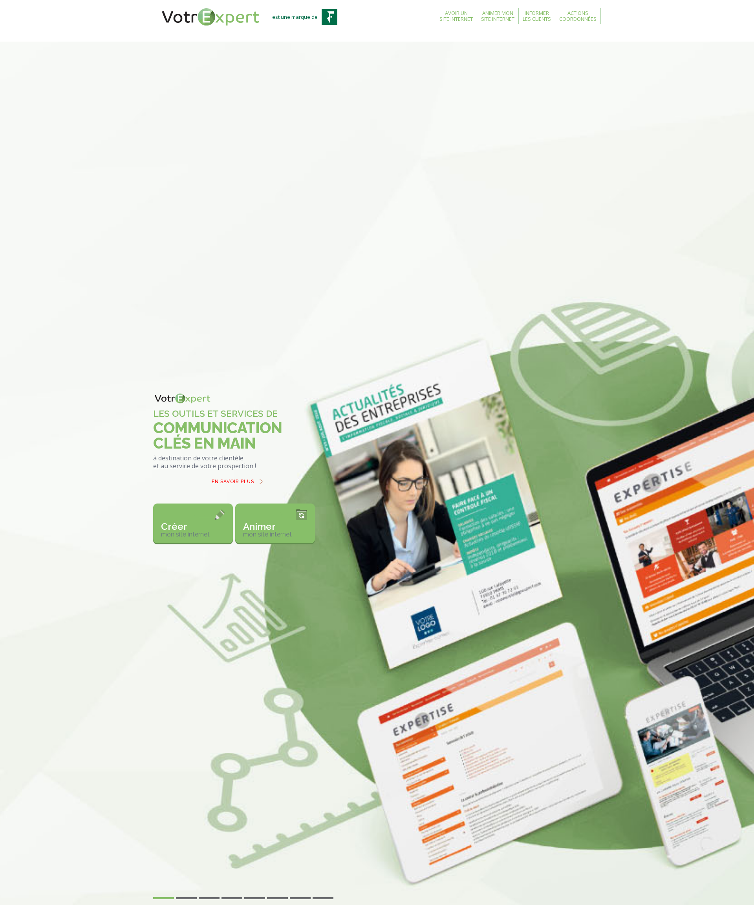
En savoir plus (233, 481)
